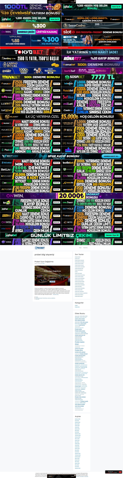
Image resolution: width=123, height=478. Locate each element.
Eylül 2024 (77, 432)
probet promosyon (78, 383)
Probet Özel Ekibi (78, 286)
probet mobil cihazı (82, 368)
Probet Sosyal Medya (79, 294)
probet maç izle (84, 367)
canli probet (77, 317)
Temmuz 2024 (78, 435)
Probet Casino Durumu (79, 265)
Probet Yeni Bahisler (79, 270)
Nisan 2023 (77, 459)
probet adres (76, 325)
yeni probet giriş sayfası (78, 407)
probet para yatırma (84, 377)
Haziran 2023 (77, 456)
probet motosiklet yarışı (85, 372)
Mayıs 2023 (77, 458)
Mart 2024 (77, 441)
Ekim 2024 (77, 430)
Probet (80, 247)
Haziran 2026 (77, 418)
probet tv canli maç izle (79, 391)
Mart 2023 (77, 461)
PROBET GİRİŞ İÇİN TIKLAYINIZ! (61, 47)
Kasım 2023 (77, 448)
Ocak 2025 (77, 427)
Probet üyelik (84, 401)
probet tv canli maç (78, 390)
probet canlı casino (78, 337)
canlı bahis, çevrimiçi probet (82, 317)
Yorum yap (37, 299)
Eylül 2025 (77, 420)
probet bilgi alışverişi (77, 332)
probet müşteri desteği (78, 373)
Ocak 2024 (77, 445)
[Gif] (61, 117)
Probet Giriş (85, 247)
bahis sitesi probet (83, 316)
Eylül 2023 (77, 451)
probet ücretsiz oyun (77, 401)
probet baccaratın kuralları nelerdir (79, 327)
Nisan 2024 (77, 440)
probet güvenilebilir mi (79, 359)
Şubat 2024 (77, 443)
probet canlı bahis (78, 336)
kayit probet (77, 323)
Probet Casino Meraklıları (80, 288)
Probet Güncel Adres (80, 355)
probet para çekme (79, 379)
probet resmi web (84, 383)
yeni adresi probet (80, 404)
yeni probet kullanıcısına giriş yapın (79, 408)
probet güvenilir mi (78, 360)
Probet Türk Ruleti (78, 273)
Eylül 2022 (77, 466)
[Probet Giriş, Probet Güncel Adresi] (40, 247)
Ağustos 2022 (77, 468)
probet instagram (79, 363)
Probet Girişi (77, 353)
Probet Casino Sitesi (79, 343)
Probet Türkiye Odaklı (79, 276)
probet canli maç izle (80, 335)
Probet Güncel (84, 353)
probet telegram (77, 389)
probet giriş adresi (80, 352)
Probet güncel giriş (78, 358)
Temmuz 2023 (78, 455)
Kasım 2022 (77, 463)
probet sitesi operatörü (84, 386)
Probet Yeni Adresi (80, 397)
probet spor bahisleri (77, 387)
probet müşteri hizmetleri (84, 373)
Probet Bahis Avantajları (79, 261)
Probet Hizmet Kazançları (80, 274)
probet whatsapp (82, 394)
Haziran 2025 (77, 422)
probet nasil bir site (80, 374)
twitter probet (82, 402)
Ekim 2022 (77, 464)
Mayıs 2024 (77, 438)
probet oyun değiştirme (78, 377)
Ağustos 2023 (77, 453)
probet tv (83, 389)
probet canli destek (84, 333)
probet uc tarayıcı (77, 394)
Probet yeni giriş (78, 398)
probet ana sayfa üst (77, 326)
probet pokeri (83, 382)
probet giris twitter (79, 348)
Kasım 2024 (77, 428)
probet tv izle (77, 392)
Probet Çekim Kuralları (79, 263)
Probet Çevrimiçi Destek (79, 281)
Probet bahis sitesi (80, 330)
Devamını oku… (56, 294)
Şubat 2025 (77, 425)
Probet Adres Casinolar (79, 260)
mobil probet (83, 323)
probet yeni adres (78, 395)
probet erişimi (83, 345)
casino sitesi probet (80, 318)
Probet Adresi (77, 256)
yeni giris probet (79, 406)
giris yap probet (84, 322)
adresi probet (77, 316)
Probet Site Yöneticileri (79, 291)
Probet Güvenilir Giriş (79, 268)
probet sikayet (84, 384)
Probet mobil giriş (78, 369)
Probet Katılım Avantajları (80, 266)
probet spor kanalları (83, 387)
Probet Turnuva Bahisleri (79, 278)
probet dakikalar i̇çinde (78, 345)
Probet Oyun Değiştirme (44, 262)
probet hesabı (83, 360)
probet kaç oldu (77, 367)
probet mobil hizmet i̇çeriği (78, 372)
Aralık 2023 (77, 446)
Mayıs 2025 (77, 423)
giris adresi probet (80, 320)
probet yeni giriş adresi (79, 399)
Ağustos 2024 (77, 433)
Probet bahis (78, 329)
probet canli (77, 333)
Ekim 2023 (77, 450)
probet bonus (83, 332)
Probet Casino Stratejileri (80, 284)
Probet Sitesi (78, 386)
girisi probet (77, 322)
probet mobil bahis (77, 368)
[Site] (30, 83)
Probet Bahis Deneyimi (79, 283)
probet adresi (82, 325)
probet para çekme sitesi (78, 382)
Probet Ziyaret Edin (78, 289)
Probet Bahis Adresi (79, 296)
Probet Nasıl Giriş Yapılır (79, 376)
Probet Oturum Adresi (79, 279)
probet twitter (83, 392)
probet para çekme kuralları (78, 381)
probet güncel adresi (79, 356)
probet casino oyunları (79, 340)
